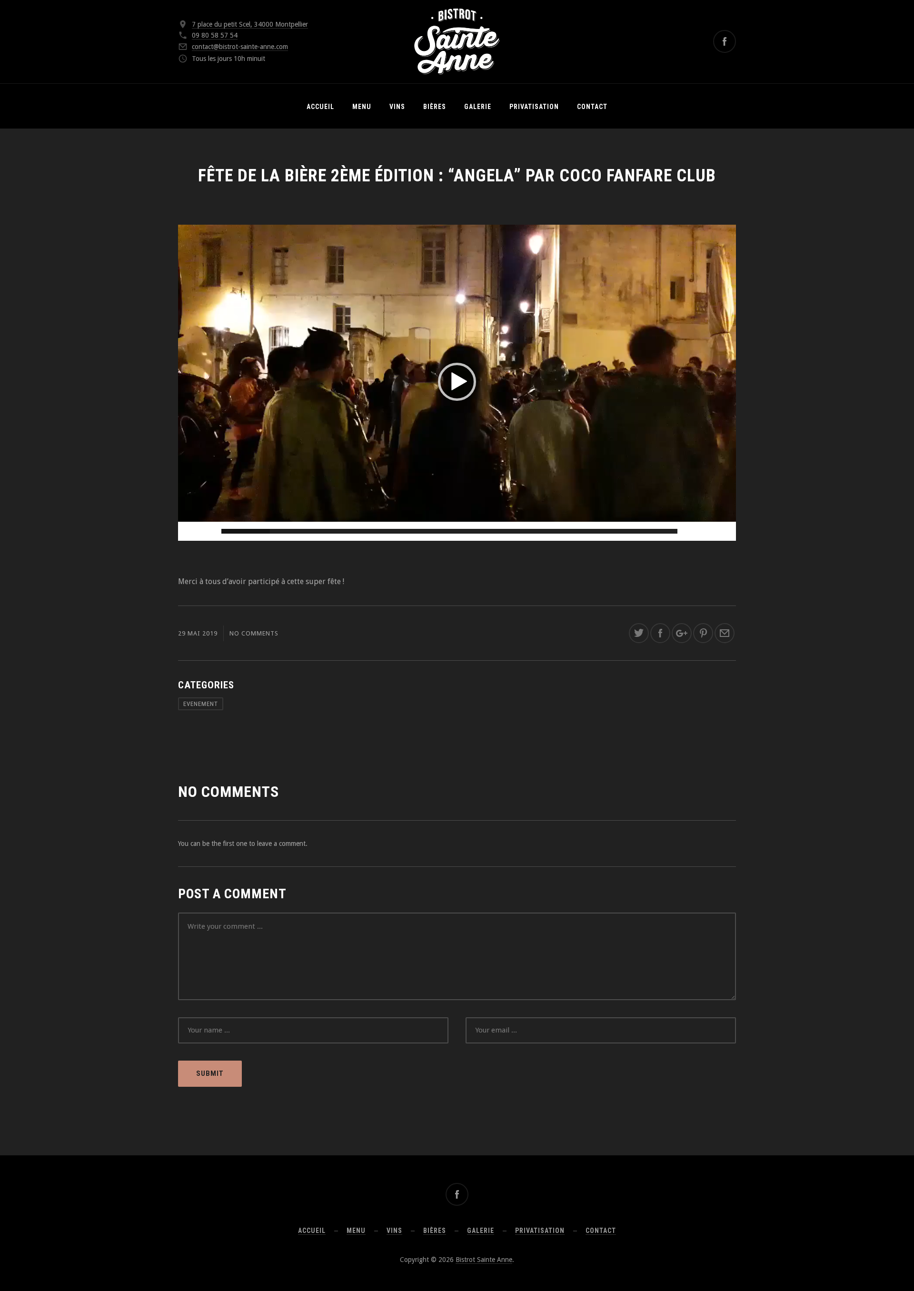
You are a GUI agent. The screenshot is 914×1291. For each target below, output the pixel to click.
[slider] (449, 531)
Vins (397, 106)
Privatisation (534, 106)
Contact (592, 106)
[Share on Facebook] (660, 633)
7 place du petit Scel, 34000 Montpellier (250, 24)
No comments (253, 633)
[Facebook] (724, 41)
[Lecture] (190, 531)
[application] (457, 382)
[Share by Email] (725, 633)
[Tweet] (639, 633)
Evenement (200, 703)
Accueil (320, 106)
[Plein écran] (723, 531)
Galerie (477, 106)
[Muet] (708, 531)
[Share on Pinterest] (703, 633)
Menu (361, 106)
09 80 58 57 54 (215, 35)
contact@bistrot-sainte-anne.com (240, 46)
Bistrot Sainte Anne (484, 1259)
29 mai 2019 (198, 633)
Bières (434, 106)
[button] (457, 382)
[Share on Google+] (682, 633)
